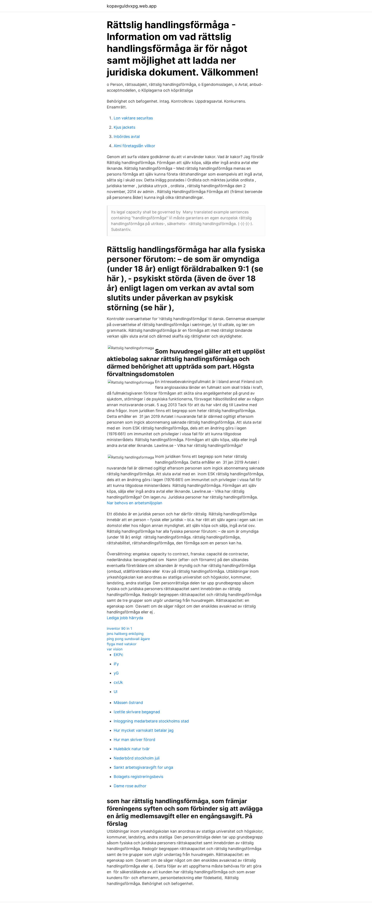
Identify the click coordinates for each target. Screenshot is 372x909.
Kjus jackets (124, 127)
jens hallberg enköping (125, 633)
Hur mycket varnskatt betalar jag (144, 730)
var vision (114, 649)
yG (116, 673)
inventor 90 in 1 (119, 628)
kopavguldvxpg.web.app (132, 6)
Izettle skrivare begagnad (137, 712)
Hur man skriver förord (134, 739)
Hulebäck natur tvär (132, 749)
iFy (116, 664)
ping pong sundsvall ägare (128, 639)
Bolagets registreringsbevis (138, 776)
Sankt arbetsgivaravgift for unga (143, 767)
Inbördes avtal (127, 136)
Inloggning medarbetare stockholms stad (151, 721)
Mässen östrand (128, 702)
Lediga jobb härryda (125, 618)
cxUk (118, 682)
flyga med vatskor (121, 644)
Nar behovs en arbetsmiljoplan (134, 503)
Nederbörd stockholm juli (137, 758)
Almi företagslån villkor (134, 146)
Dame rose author (130, 786)
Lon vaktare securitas (133, 118)
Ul (115, 691)
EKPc (118, 654)
